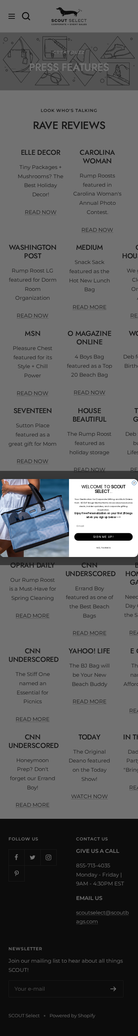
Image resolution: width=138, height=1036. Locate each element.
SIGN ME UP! (103, 537)
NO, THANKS (103, 547)
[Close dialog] (134, 483)
